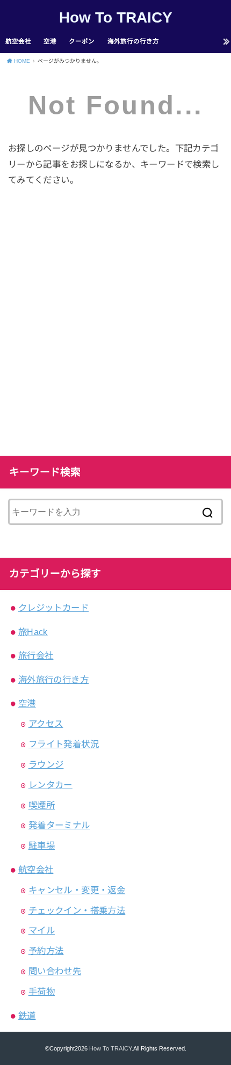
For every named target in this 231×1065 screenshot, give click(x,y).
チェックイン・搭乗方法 (77, 910)
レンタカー (50, 785)
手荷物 (41, 991)
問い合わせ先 (54, 971)
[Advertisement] (115, 319)
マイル (41, 930)
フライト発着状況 (63, 744)
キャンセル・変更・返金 (77, 890)
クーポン (82, 41)
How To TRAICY (115, 17)
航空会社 (18, 41)
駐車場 (41, 845)
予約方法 (46, 950)
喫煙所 (41, 805)
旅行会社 (36, 655)
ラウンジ (46, 764)
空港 (50, 41)
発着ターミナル (59, 825)
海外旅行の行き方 (133, 41)
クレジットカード (53, 607)
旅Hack (33, 632)
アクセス (45, 723)
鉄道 (27, 1015)
